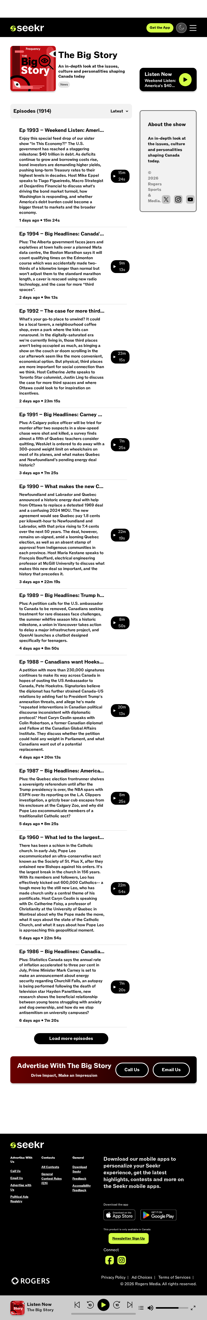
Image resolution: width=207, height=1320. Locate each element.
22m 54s (122, 888)
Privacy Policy (113, 1277)
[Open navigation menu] (193, 28)
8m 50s (121, 623)
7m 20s (122, 987)
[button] (40, 1308)
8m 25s (122, 798)
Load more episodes (71, 1038)
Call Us (132, 1070)
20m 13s (122, 710)
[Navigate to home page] (27, 28)
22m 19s (122, 535)
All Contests (50, 1167)
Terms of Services (174, 1277)
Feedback (79, 1179)
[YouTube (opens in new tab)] (190, 199)
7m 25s (122, 444)
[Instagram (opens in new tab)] (178, 199)
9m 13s (122, 266)
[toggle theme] (181, 28)
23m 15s (122, 357)
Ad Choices (142, 1277)
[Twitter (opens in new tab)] (166, 199)
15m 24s (121, 176)
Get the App (160, 27)
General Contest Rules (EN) (51, 1178)
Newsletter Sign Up (128, 1238)
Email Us (171, 1070)
